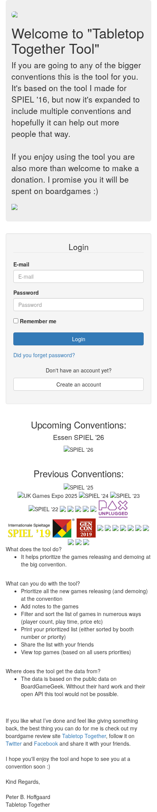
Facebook (46, 743)
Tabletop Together (84, 736)
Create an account (78, 384)
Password (26, 292)
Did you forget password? (44, 355)
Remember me (38, 321)
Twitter (14, 743)
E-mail (21, 264)
